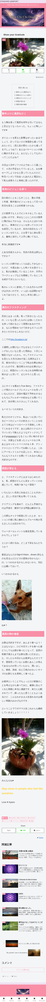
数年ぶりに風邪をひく (23, 92)
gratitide (13, 818)
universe (32, 818)
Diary (5, 818)
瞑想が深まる (20, 101)
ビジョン (6, 821)
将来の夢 (24, 821)
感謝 (32, 821)
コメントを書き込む (23, 970)
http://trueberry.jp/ (18, 339)
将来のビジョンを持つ (23, 95)
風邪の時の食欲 (21, 104)
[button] (37, 70)
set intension (22, 818)
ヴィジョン (16, 821)
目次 (20, 88)
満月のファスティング (23, 98)
